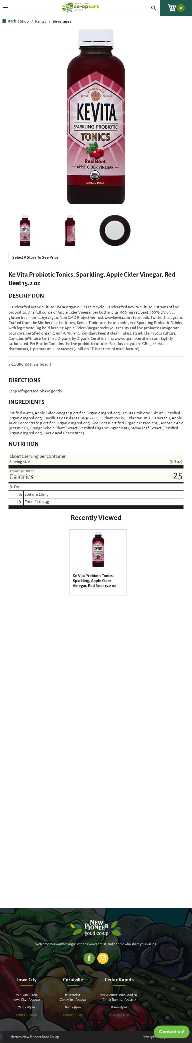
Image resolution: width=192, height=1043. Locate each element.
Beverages (61, 21)
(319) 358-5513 (73, 1015)
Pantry (40, 21)
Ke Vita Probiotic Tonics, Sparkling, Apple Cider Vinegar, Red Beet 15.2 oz (94, 581)
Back (11, 21)
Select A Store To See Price (35, 257)
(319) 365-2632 (119, 1015)
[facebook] (89, 958)
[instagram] (102, 958)
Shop (24, 21)
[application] (172, 1033)
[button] (25, 230)
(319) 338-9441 (26, 1015)
